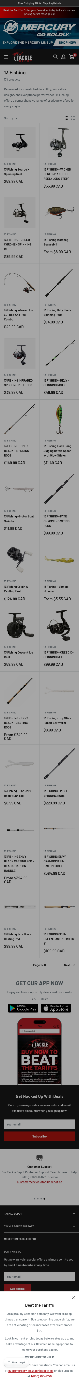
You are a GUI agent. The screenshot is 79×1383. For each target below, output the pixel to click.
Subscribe (39, 1136)
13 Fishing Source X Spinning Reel (16, 172)
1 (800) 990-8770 (41, 1376)
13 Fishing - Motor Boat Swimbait (19, 518)
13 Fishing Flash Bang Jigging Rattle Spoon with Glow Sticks (57, 450)
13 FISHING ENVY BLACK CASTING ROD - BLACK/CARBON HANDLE (19, 863)
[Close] (73, 1297)
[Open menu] (6, 57)
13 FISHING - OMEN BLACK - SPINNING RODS (16, 450)
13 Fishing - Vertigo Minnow (56, 589)
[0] (71, 56)
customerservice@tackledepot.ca (30, 1370)
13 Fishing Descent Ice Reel (18, 655)
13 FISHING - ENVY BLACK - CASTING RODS (16, 722)
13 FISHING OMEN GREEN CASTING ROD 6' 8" (59, 938)
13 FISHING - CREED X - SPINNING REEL (59, 655)
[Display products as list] (73, 118)
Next (67, 965)
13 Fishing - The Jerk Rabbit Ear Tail (17, 793)
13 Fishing (10, 164)
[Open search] (55, 57)
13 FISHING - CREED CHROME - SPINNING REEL (17, 244)
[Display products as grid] (66, 118)
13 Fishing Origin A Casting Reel (16, 589)
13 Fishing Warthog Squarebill (56, 242)
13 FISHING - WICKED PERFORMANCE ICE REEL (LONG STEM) (57, 174)
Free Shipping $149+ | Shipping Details (39, 3)
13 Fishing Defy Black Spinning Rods (57, 312)
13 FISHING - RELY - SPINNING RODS (56, 383)
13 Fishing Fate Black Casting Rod (17, 936)
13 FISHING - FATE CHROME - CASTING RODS (56, 520)
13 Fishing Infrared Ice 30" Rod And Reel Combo (18, 314)
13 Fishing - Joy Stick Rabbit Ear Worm (57, 720)
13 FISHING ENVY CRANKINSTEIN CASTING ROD (55, 861)
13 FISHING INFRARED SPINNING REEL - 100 (18, 383)
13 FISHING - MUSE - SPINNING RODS (57, 793)
